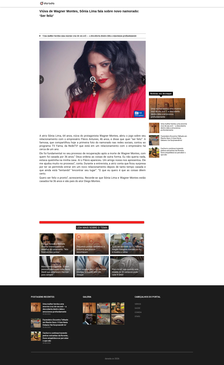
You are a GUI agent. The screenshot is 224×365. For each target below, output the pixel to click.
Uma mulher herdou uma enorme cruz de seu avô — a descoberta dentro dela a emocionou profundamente (89, 36)
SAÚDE (137, 308)
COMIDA (138, 312)
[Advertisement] (92, 25)
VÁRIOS (138, 304)
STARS (137, 316)
